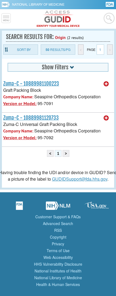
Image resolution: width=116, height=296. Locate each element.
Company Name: (18, 97)
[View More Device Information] (106, 84)
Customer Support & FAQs (58, 216)
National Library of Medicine (38, 4)
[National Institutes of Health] (7, 4)
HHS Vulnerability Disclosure (58, 264)
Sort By (24, 49)
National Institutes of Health (58, 271)
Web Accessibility (58, 257)
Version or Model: (19, 103)
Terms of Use (58, 250)
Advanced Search (58, 223)
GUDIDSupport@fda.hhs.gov (79, 179)
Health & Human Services (58, 284)
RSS (58, 230)
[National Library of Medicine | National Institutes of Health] (58, 207)
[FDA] (110, 4)
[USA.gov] (96, 207)
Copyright (58, 237)
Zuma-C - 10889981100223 (31, 83)
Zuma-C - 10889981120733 (31, 118)
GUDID (58, 19)
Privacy (58, 243)
